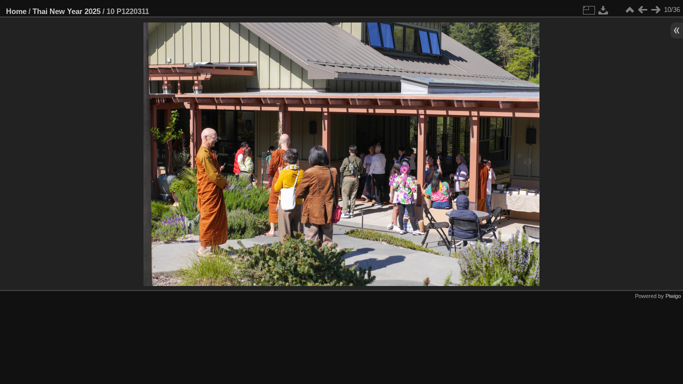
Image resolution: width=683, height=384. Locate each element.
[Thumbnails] (629, 10)
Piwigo (673, 296)
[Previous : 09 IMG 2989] (642, 10)
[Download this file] (603, 10)
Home (16, 11)
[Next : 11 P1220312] (655, 10)
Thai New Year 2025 (66, 11)
